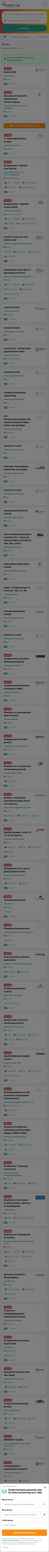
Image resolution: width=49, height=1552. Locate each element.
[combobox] (22, 1504)
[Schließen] (45, 1487)
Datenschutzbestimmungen (10, 1540)
